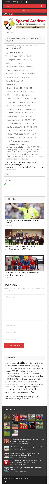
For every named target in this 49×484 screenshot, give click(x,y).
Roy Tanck (34, 396)
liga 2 (7, 376)
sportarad (11, 389)
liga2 (13, 376)
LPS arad (30, 379)
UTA (31, 392)
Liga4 (7, 48)
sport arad (27, 389)
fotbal (15, 371)
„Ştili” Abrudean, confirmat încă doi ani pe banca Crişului (26, 469)
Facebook (26, 2)
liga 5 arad (23, 379)
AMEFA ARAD (10, 363)
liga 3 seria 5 (36, 376)
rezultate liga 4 (32, 382)
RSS (22, 2)
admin (31, 46)
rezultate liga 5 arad (27, 384)
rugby (36, 384)
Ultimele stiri (16, 48)
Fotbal (39, 46)
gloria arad (34, 371)
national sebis (17, 381)
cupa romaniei (32, 368)
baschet (26, 363)
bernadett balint (24, 366)
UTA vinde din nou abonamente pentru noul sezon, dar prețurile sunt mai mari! (27, 440)
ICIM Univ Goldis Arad (30, 373)
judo (40, 374)
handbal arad (9, 374)
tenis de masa (22, 392)
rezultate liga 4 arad (12, 384)
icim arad (18, 373)
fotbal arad (25, 371)
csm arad (14, 368)
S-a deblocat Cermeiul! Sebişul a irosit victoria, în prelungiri (21, 163)
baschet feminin (11, 365)
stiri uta (38, 390)
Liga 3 (21, 376)
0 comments (10, 46)
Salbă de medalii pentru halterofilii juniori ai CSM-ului (27, 447)
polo (25, 382)
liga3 (17, 376)
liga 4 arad (12, 378)
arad (20, 362)
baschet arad (36, 362)
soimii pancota (35, 386)
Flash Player (16, 399)
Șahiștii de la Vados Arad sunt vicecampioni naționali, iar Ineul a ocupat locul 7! (24, 454)
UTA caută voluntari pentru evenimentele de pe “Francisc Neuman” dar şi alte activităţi (26, 461)
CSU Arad (22, 368)
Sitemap (15, 2)
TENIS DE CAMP (10, 393)
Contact (7, 2)
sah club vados (15, 387)
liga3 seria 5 (28, 376)
